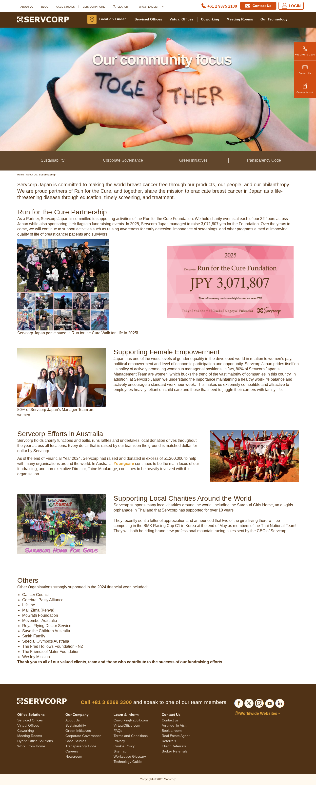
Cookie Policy (124, 746)
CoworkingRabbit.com (131, 720)
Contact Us (305, 73)
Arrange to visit (305, 92)
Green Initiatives (193, 160)
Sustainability (52, 160)
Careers (71, 751)
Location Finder (112, 19)
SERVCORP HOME (94, 6)
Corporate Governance (123, 160)
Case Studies (65, 6)
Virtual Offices (182, 19)
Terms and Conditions (131, 736)
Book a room (172, 731)
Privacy (119, 741)
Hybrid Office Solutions (35, 741)
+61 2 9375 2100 (222, 6)
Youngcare (124, 463)
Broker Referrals (174, 751)
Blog (44, 6)
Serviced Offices (148, 19)
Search (123, 6)
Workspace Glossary (130, 756)
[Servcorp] (43, 19)
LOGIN (295, 6)
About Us (26, 6)
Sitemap (120, 751)
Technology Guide (128, 762)
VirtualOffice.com (127, 725)
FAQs (118, 731)
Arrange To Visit (174, 725)
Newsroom (73, 756)
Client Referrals (174, 746)
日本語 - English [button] (149, 6)
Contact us (170, 720)
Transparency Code (263, 160)
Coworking (210, 19)
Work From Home (31, 746)
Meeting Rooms (240, 19)
